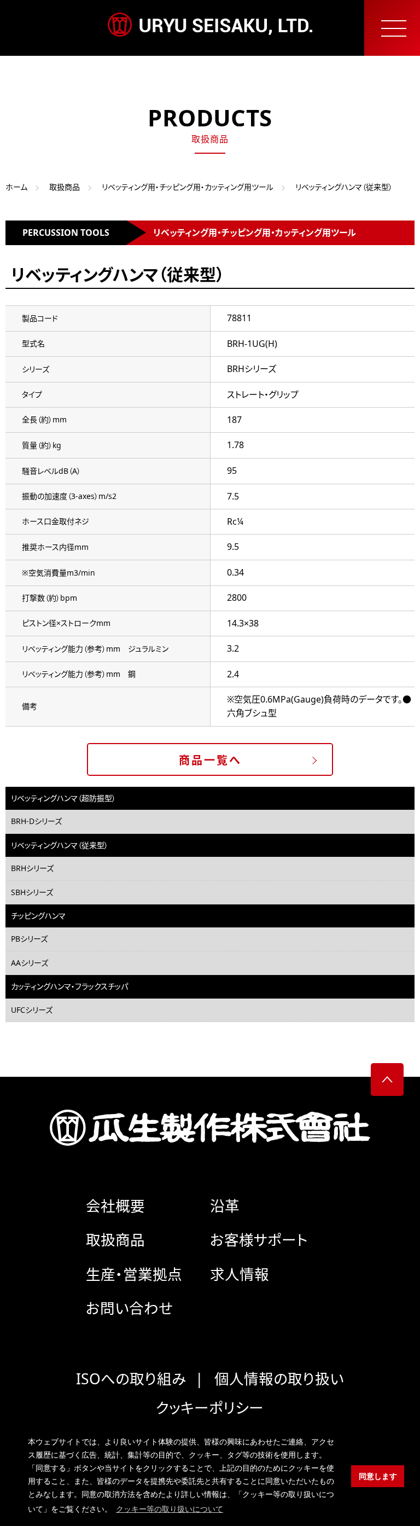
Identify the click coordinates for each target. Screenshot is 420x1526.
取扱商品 (64, 187)
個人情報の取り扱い (279, 1379)
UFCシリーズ (31, 1010)
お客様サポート (259, 1240)
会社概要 (115, 1206)
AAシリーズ (29, 963)
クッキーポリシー (210, 1408)
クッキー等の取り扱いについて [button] (169, 1509)
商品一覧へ (210, 760)
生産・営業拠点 (134, 1274)
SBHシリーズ (32, 892)
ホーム (16, 187)
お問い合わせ (129, 1308)
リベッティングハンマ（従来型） (59, 845)
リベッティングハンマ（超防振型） (63, 798)
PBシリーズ (29, 938)
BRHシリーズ (32, 868)
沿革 (225, 1206)
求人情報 (239, 1274)
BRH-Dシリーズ (36, 821)
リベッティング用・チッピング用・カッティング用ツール (187, 187)
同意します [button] (378, 1476)
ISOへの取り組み (131, 1379)
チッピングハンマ (38, 915)
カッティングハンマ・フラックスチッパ (69, 986)
